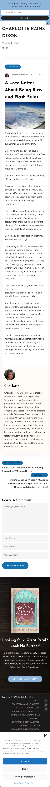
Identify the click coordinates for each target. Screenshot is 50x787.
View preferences (25, 776)
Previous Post (14, 462)
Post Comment (15, 565)
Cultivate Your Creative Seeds (25, 711)
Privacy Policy (30, 783)
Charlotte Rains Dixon (23, 32)
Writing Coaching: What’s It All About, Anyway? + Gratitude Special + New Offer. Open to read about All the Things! (27, 483)
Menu (5, 48)
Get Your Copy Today (25, 678)
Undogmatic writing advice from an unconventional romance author (25, 5)
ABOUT (36, 700)
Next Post (37, 475)
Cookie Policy (19, 783)
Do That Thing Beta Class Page (25, 722)
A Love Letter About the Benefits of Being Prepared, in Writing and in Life (22, 469)
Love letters (13, 66)
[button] (45, 735)
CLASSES (19, 708)
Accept (25, 761)
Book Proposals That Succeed (25, 704)
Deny (25, 769)
